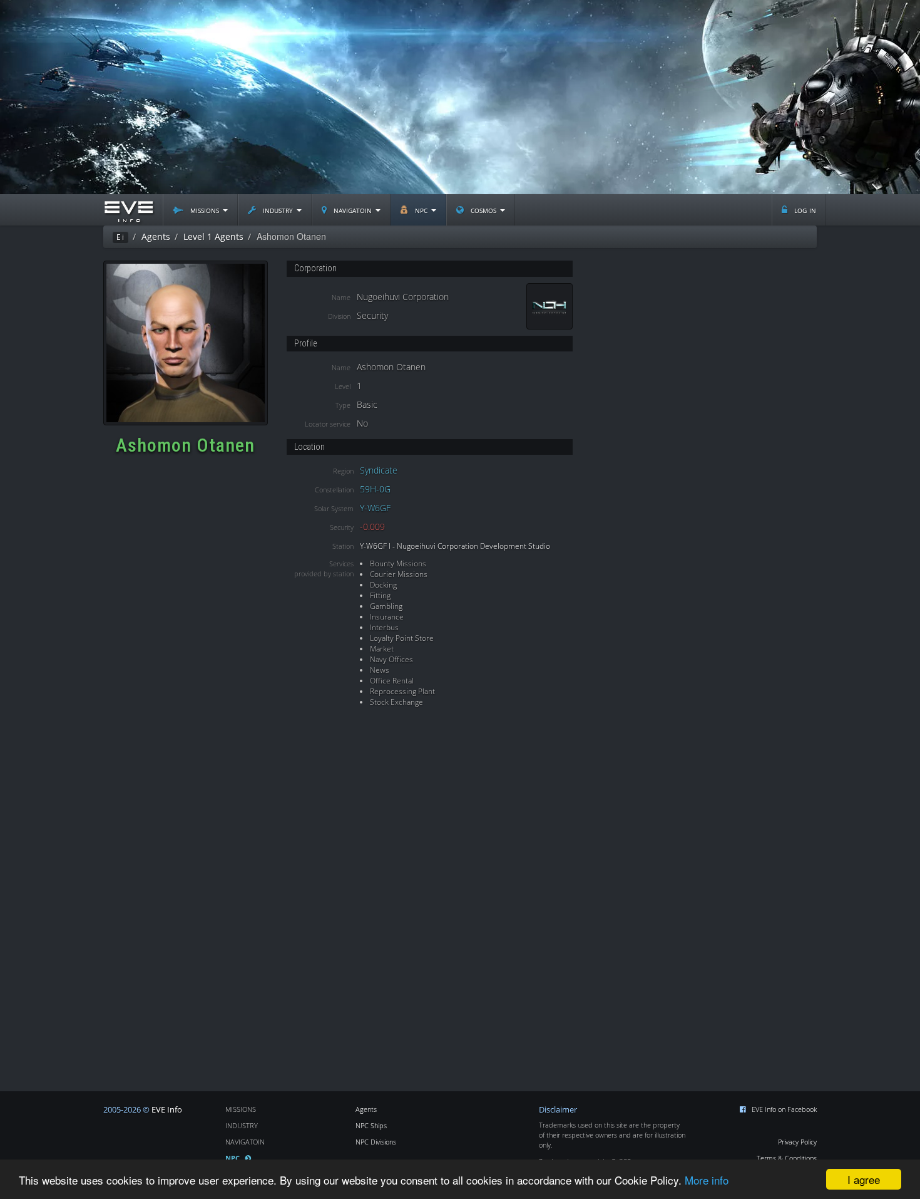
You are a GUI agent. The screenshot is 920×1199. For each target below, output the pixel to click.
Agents (366, 1109)
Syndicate (378, 470)
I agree (863, 1179)
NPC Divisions (375, 1141)
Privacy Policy (797, 1141)
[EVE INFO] (128, 210)
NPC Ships (371, 1125)
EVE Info (166, 1109)
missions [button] (205, 209)
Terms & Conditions (787, 1158)
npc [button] (421, 209)
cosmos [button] (483, 209)
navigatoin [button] (352, 209)
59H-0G (375, 489)
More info (706, 1180)
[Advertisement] (460, 97)
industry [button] (277, 209)
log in (804, 209)
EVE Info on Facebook (784, 1109)
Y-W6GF (375, 508)
